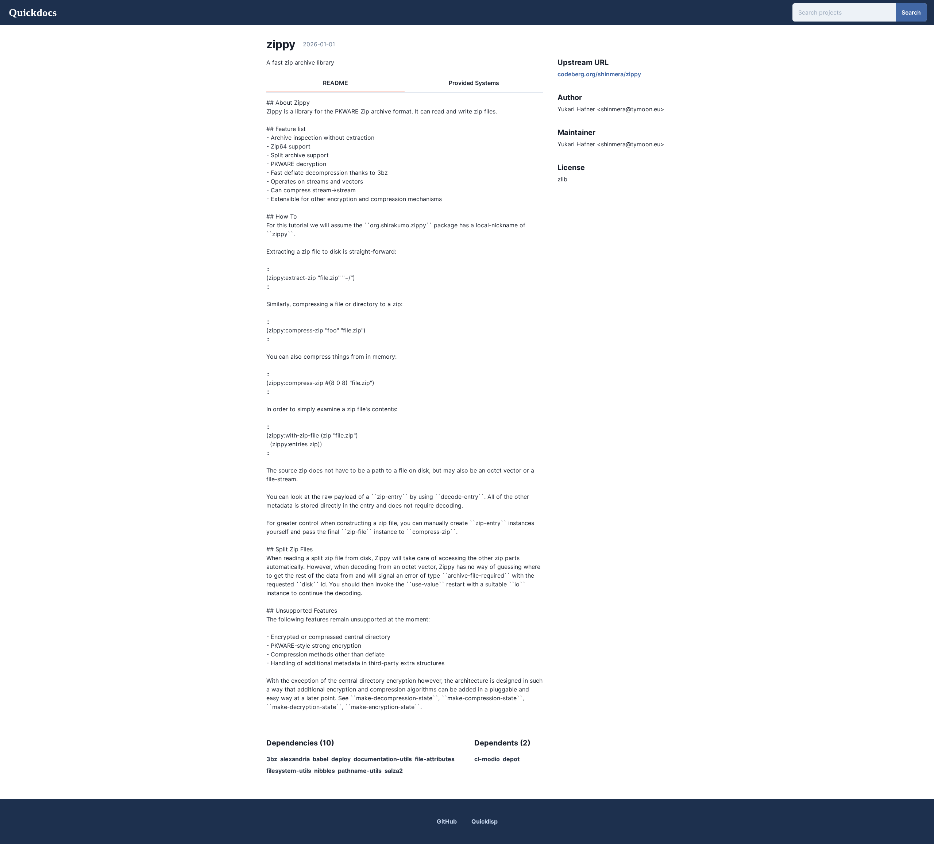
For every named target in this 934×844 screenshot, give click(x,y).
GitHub (447, 821)
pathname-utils (360, 770)
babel (320, 759)
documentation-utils (383, 759)
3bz (271, 759)
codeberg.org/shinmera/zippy (599, 74)
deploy (341, 759)
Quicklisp (484, 821)
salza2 (394, 770)
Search (911, 12)
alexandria (295, 759)
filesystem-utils (288, 770)
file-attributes (435, 759)
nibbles (324, 770)
